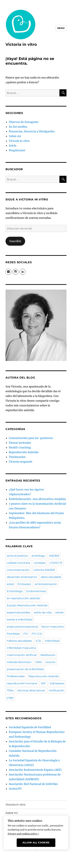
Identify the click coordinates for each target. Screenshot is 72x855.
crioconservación (18, 570)
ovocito (50, 662)
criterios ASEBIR (44, 570)
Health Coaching (20, 447)
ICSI (38, 640)
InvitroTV (15, 788)
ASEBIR (54, 555)
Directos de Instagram (23, 122)
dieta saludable (51, 577)
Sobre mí (15, 136)
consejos (40, 562)
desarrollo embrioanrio (22, 577)
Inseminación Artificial (22, 655)
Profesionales (16, 676)
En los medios (18, 126)
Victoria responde (20, 461)
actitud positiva (17, 555)
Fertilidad (13, 633)
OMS (38, 662)
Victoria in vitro (21, 44)
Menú (61, 28)
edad (10, 584)
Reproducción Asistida (23, 452)
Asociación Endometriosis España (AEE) (35, 769)
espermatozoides (18, 612)
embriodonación (46, 584)
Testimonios (17, 457)
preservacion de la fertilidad (25, 669)
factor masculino (53, 626)
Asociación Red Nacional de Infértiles (33, 784)
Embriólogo (15, 591)
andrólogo (38, 555)
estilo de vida (43, 612)
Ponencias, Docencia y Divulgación (32, 131)
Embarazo (24, 584)
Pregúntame (17, 150)
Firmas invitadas (20, 442)
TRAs (10, 690)
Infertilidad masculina (21, 648)
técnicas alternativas (31, 690)
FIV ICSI (37, 633)
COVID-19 (55, 562)
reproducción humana (22, 683)
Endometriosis (36, 591)
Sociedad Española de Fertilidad (30, 727)
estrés (59, 612)
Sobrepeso (57, 683)
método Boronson (19, 662)
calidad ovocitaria (18, 562)
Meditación (47, 655)
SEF (43, 683)
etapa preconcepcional (22, 626)
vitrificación (56, 690)
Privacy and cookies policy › (23, 833)
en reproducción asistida (23, 598)
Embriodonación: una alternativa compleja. (37, 499)
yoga (10, 697)
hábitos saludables (19, 640)
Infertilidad (52, 640)
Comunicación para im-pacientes (31, 438)
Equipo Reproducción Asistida (27, 605)
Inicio (12, 145)
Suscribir (15, 241)
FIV (25, 633)
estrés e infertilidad (19, 619)
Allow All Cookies (36, 842)
